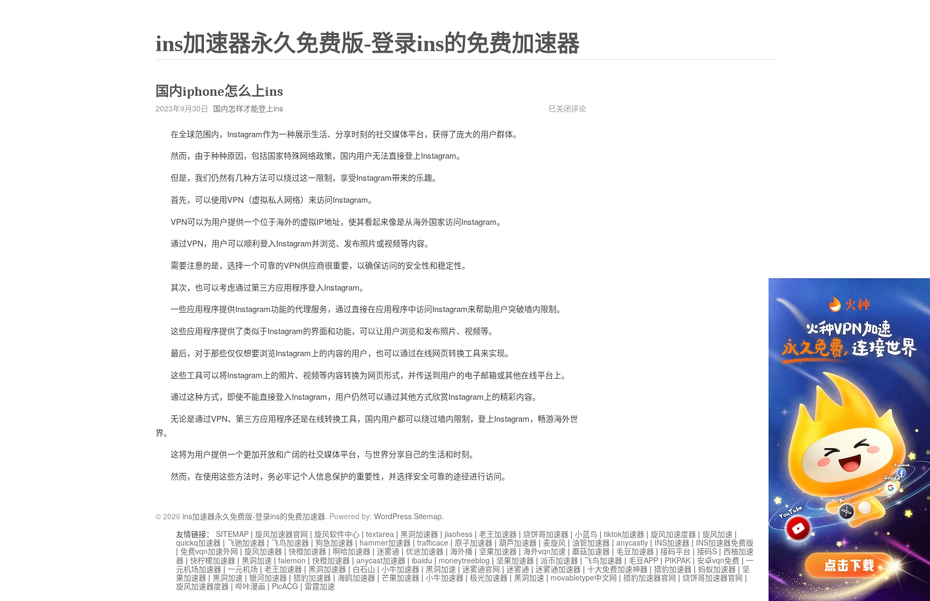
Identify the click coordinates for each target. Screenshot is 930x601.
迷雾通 (388, 551)
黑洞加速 (257, 560)
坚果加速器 (498, 551)
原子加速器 (473, 542)
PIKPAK (678, 560)
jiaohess (459, 533)
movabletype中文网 (584, 577)
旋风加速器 (263, 551)
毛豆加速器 (635, 551)
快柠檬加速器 (212, 560)
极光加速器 (489, 577)
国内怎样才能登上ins (248, 108)
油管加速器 (591, 542)
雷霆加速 (320, 586)
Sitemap (428, 516)
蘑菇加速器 (591, 551)
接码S (707, 551)
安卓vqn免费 (718, 560)
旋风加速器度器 (202, 586)
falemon (292, 560)
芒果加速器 (400, 577)
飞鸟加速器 (290, 542)
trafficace (432, 542)
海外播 (461, 551)
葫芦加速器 (518, 542)
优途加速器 (424, 551)
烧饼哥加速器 (545, 533)
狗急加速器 (334, 542)
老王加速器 (498, 533)
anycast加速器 (380, 560)
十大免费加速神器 (617, 568)
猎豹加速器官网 (649, 577)
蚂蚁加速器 (717, 568)
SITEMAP (232, 533)
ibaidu (422, 560)
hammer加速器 (385, 542)
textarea (380, 533)
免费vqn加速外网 (209, 551)
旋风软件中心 (337, 533)
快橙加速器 (307, 551)
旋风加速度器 (673, 533)
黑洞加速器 (419, 533)
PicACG (285, 586)
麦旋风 (554, 542)
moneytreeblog (464, 560)
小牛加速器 (400, 568)
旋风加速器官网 (281, 533)
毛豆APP (643, 560)
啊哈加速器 (351, 551)
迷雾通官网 (481, 568)
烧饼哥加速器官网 (712, 577)
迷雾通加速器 (558, 568)
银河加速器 (268, 577)
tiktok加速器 (624, 533)
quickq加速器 (198, 542)
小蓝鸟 (586, 533)
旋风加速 (717, 533)
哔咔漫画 (250, 586)
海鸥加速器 (356, 577)
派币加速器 (559, 560)
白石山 (364, 568)
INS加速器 (671, 542)
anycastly (632, 542)
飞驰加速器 (246, 542)
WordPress (393, 516)
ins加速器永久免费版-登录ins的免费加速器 (368, 43)
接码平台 (675, 551)
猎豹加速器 (673, 568)
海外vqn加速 (544, 551)
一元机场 (243, 568)
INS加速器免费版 (724, 542)
